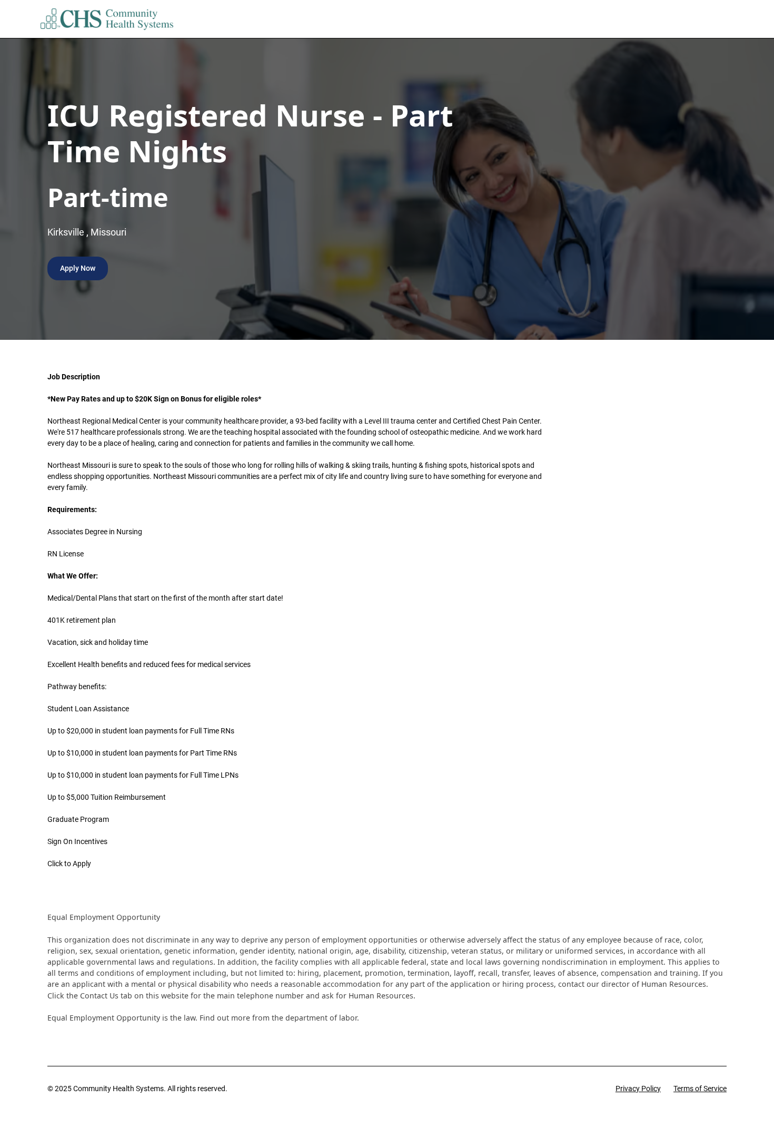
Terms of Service (700, 1088)
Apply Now (77, 268)
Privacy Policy (638, 1088)
